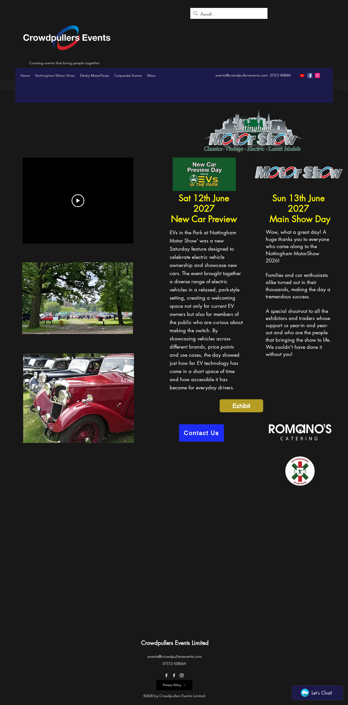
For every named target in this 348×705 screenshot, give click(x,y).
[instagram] (181, 675)
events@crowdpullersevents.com (242, 75)
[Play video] (78, 200)
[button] (77, 298)
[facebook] (166, 675)
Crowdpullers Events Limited (175, 642)
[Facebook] (309, 75)
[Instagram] (317, 75)
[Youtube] (302, 75)
